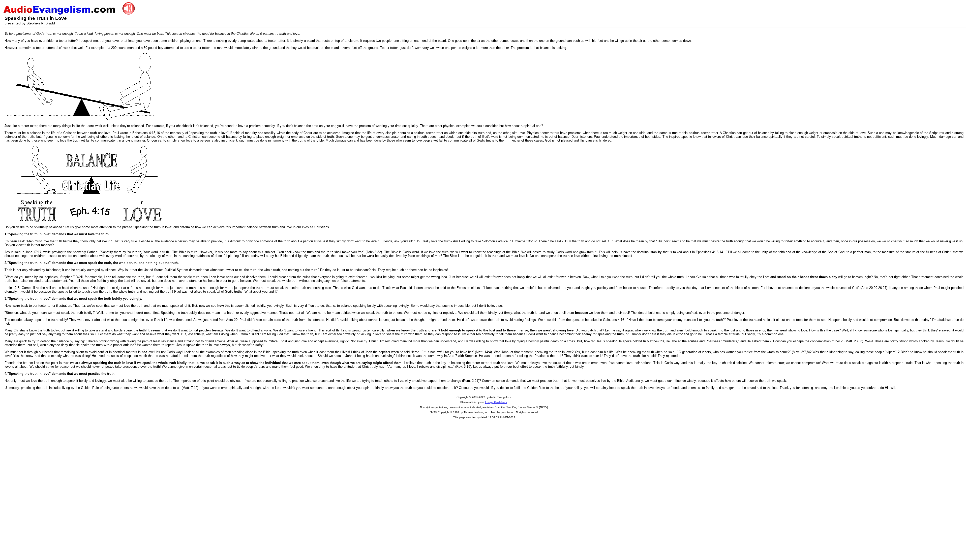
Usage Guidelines (496, 402)
